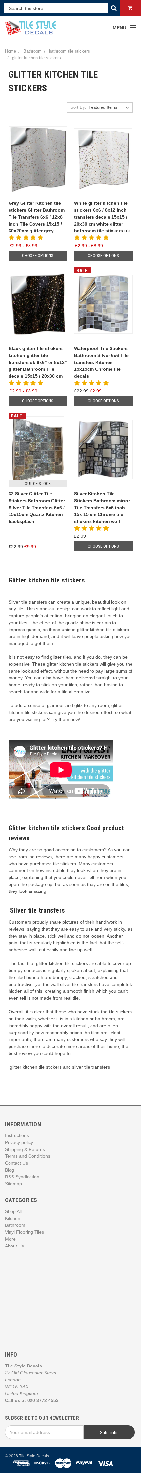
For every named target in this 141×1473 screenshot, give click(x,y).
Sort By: (78, 107)
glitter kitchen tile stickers (36, 1067)
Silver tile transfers (28, 602)
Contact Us (16, 1163)
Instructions (17, 1135)
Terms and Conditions (27, 1156)
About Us (14, 1245)
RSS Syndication (22, 1176)
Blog (9, 1170)
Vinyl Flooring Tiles (24, 1232)
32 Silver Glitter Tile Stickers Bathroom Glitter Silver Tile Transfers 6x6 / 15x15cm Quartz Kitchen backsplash (37, 507)
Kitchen (12, 1218)
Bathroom (15, 1225)
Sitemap (13, 1183)
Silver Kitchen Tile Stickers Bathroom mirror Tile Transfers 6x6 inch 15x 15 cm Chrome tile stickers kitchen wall (102, 507)
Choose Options (37, 255)
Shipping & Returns (25, 1149)
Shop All (13, 1211)
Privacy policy (19, 1142)
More (10, 1239)
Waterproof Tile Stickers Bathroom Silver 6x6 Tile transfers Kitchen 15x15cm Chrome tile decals (101, 362)
